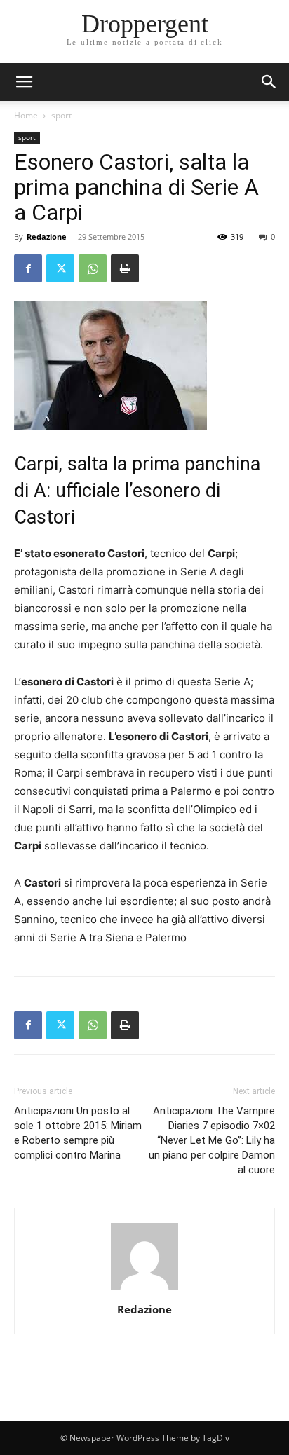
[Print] (125, 268)
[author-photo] (144, 1290)
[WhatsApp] (93, 268)
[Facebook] (28, 268)
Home (26, 115)
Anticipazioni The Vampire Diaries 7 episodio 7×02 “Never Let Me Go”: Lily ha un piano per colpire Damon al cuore (212, 1140)
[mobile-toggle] (23, 82)
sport (61, 115)
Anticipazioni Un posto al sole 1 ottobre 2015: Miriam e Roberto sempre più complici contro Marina (78, 1133)
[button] (269, 82)
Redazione (47, 236)
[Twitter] (60, 268)
